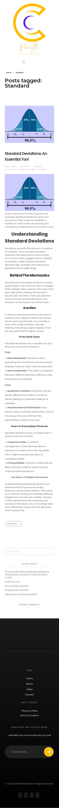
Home (8, 72)
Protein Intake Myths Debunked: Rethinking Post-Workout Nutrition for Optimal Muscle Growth (27, 574)
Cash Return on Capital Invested (21, 594)
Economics (10, 169)
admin (26, 166)
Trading (42, 169)
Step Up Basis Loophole (16, 586)
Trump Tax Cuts (12, 581)
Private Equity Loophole (16, 590)
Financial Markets (27, 169)
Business (38, 166)
